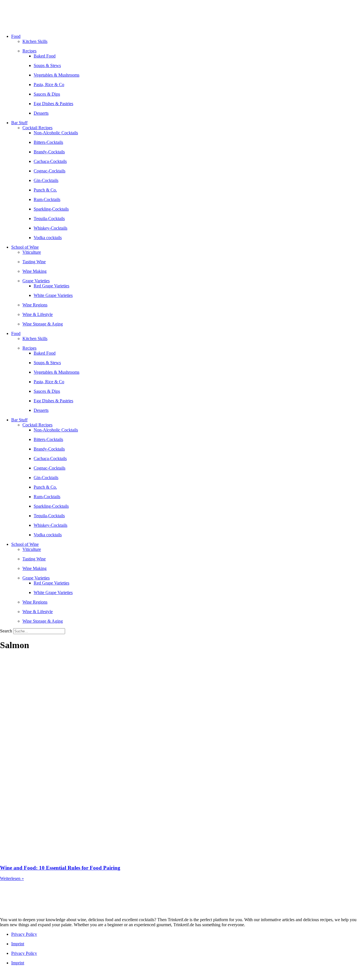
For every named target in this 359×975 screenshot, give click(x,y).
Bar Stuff (19, 122)
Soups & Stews (47, 65)
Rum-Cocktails (47, 199)
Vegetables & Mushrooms (56, 75)
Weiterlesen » (12, 878)
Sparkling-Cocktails (51, 209)
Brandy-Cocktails (49, 151)
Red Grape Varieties (51, 285)
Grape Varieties (36, 280)
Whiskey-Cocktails (50, 228)
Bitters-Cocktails (48, 142)
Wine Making (34, 271)
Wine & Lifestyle (37, 314)
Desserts (41, 113)
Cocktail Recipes (37, 127)
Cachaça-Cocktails (50, 161)
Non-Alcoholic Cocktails (56, 132)
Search (6, 631)
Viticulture (31, 252)
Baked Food (45, 56)
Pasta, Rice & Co (49, 84)
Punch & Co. (45, 190)
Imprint (17, 943)
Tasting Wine (34, 261)
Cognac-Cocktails (49, 170)
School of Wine (25, 247)
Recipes (29, 50)
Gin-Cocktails (46, 180)
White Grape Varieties (53, 295)
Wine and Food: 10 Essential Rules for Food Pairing (60, 868)
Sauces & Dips (47, 94)
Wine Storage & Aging (42, 324)
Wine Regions (34, 304)
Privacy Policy (24, 934)
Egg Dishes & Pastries (53, 103)
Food (15, 36)
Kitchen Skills (34, 41)
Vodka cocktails (48, 237)
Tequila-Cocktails (49, 218)
